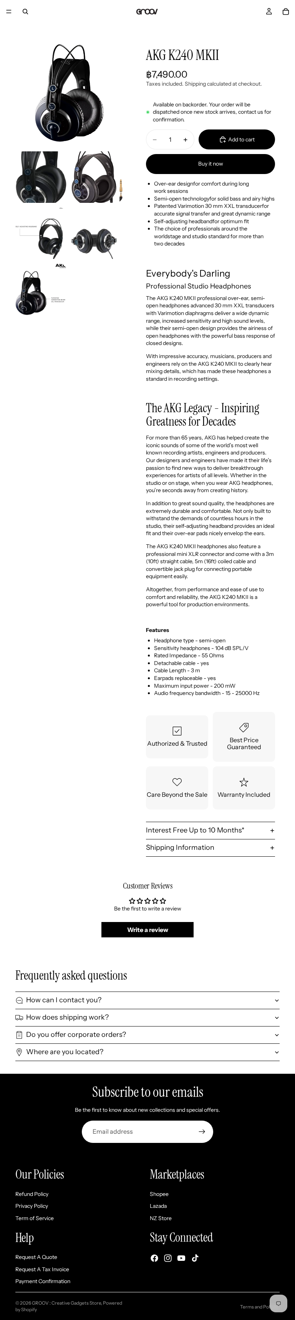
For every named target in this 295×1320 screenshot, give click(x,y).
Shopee (159, 1193)
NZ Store (161, 1217)
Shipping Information (180, 847)
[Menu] (9, 11)
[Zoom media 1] (69, 93)
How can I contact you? (63, 1000)
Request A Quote (36, 1257)
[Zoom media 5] (97, 233)
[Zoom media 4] (41, 233)
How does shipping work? (67, 1017)
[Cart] (285, 11)
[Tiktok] (195, 1257)
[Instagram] (167, 1257)
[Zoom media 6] (41, 289)
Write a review (147, 930)
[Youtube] (181, 1257)
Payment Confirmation (42, 1281)
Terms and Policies (260, 1307)
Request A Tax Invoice (42, 1268)
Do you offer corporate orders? (76, 1034)
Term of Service (34, 1217)
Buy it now (210, 163)
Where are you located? (64, 1052)
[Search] (25, 11)
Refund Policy (31, 1193)
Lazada (158, 1205)
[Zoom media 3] (97, 177)
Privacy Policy (31, 1205)
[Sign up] (202, 1132)
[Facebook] (154, 1257)
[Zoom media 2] (41, 177)
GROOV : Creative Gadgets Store (66, 1303)
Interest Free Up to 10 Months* (195, 830)
